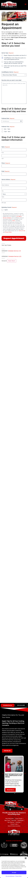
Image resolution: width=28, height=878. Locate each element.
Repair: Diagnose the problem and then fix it (15, 55)
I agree (6, 209)
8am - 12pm (7, 129)
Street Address (5, 185)
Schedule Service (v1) (14, 251)
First (3, 152)
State (3, 196)
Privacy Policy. (8, 232)
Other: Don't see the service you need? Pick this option (15, 66)
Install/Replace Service (10, 72)
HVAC (13, 220)
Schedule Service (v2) (14, 256)
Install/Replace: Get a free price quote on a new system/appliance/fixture (15, 58)
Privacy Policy (18, 876)
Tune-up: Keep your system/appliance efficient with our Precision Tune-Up (13, 62)
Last (3, 158)
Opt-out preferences (10, 876)
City (2, 191)
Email (5, 171)
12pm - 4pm (7, 131)
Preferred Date (8, 118)
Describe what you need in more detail (11, 80)
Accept (14, 872)
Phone (6, 163)
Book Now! (11, 261)
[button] (25, 858)
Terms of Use (22, 230)
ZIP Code (4, 202)
